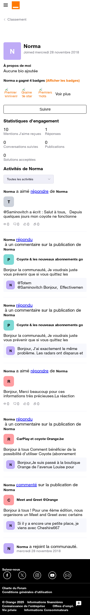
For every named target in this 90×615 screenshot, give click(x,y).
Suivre (45, 109)
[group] (6, 224)
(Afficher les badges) (63, 80)
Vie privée (9, 610)
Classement (16, 19)
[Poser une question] (79, 603)
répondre (39, 191)
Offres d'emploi (64, 606)
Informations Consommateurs (46, 610)
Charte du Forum (14, 588)
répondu (24, 239)
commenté (26, 484)
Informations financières (45, 602)
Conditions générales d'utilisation (27, 592)
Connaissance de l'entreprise (23, 606)
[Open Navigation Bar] (6, 5)
